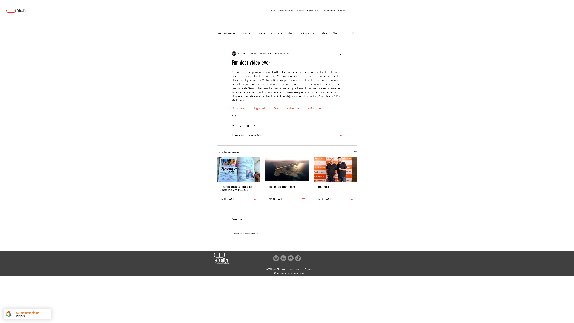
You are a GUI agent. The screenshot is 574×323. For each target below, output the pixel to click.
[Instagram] (276, 258)
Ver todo (353, 151)
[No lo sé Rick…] (335, 169)
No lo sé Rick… (324, 186)
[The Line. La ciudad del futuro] (287, 169)
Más (335, 33)
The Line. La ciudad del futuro (282, 186)
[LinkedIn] (283, 258)
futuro (324, 33)
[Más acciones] (340, 53)
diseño (291, 33)
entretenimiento (308, 33)
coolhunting (276, 33)
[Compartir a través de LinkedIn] (247, 125)
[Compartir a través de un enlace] (255, 125)
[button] (353, 33)
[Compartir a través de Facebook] (233, 125)
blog (234, 115)
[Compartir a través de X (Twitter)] (240, 125)
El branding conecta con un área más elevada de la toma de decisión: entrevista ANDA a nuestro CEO (236, 188)
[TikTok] (298, 258)
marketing (245, 33)
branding (260, 33)
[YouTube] (291, 258)
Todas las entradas (226, 33)
